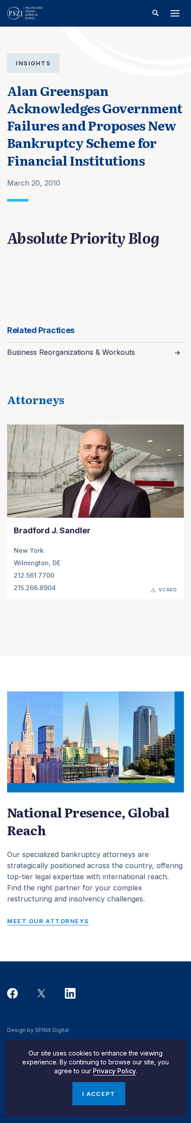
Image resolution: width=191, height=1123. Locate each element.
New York (29, 550)
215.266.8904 (35, 587)
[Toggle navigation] (175, 13)
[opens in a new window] (12, 994)
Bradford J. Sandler (52, 530)
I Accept (98, 1093)
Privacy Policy (114, 1071)
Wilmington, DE (37, 563)
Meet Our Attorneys (48, 921)
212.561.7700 (34, 575)
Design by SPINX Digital (38, 1030)
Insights (33, 63)
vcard (168, 589)
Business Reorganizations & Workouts (71, 352)
